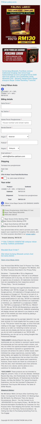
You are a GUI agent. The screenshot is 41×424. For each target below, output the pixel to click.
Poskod (4, 143)
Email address (6, 153)
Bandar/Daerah (6, 127)
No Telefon (5, 111)
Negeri (4, 137)
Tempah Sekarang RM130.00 (12, 237)
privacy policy (30, 234)
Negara (4, 148)
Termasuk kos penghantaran (10, 165)
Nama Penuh (6, 103)
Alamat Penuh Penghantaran (11, 119)
